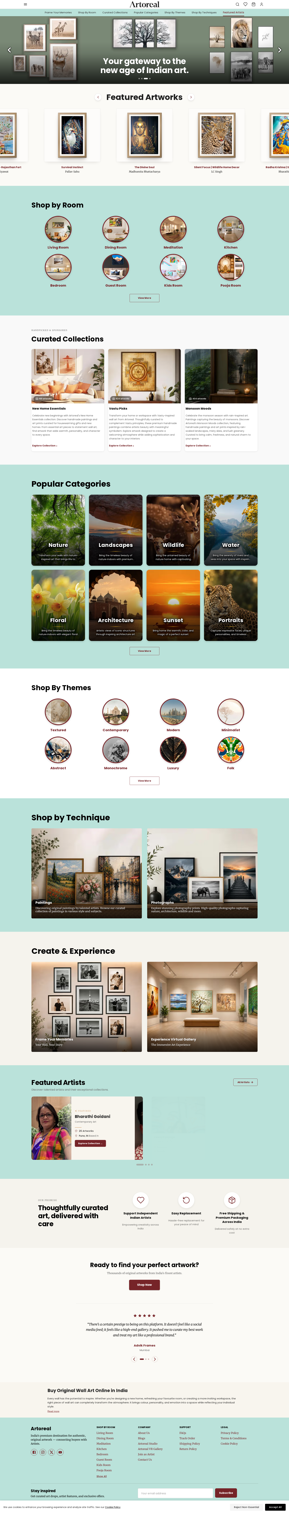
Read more (53, 1411)
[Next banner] (279, 50)
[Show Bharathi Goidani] (137, 1164)
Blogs (141, 1438)
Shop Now (144, 1285)
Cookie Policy (229, 1443)
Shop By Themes (175, 12)
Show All (102, 1476)
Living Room (105, 1433)
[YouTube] (60, 1452)
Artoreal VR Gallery (150, 1449)
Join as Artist (146, 1454)
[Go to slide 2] (144, 78)
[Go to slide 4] (150, 78)
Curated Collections (115, 12)
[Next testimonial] (155, 1359)
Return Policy (188, 1449)
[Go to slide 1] (140, 78)
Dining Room (105, 1438)
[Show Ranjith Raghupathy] (140, 1164)
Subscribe (226, 1493)
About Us (144, 1433)
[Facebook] (34, 1452)
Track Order (187, 1438)
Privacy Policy (230, 1433)
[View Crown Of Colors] (217, 135)
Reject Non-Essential (246, 1507)
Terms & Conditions (234, 1438)
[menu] (25, 4)
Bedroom (102, 1454)
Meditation (104, 1443)
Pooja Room (104, 1470)
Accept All (275, 1507)
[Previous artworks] (98, 97)
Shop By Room (87, 12)
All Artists (245, 1082)
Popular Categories (146, 12)
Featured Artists (233, 12)
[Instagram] (42, 1452)
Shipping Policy (189, 1443)
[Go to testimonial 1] (142, 1359)
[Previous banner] (9, 50)
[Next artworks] (191, 97)
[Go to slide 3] (147, 78)
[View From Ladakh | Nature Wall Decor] (144, 135)
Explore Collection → (98, 1143)
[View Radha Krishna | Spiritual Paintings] (72, 135)
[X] (51, 1452)
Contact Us (145, 1459)
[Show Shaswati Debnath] (152, 1164)
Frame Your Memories (58, 12)
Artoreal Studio (147, 1443)
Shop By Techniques (204, 12)
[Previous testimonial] (134, 1359)
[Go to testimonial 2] (146, 1359)
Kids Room (104, 1465)
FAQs (182, 1433)
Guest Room (104, 1459)
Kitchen (102, 1449)
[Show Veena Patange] (146, 1164)
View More (144, 298)
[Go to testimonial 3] (148, 1359)
